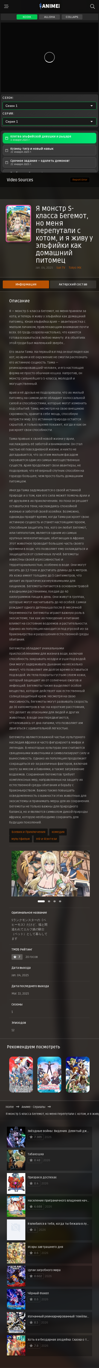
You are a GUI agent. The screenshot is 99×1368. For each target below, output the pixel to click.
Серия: (8, 113)
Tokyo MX (75, 268)
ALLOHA (49, 17)
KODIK (27, 17)
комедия (58, 832)
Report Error (80, 180)
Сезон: (8, 97)
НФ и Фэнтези (46, 839)
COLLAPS (72, 17)
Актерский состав (73, 284)
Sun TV (60, 268)
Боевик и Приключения (28, 832)
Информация (25, 284)
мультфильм (21, 839)
